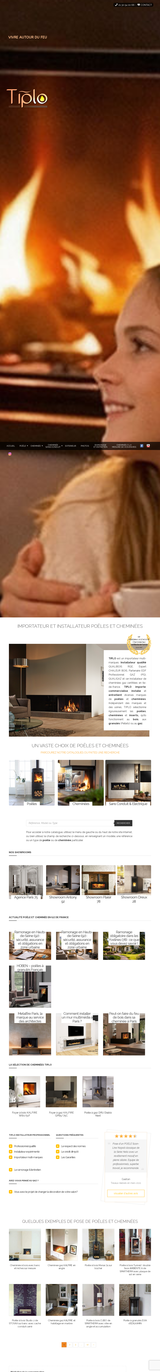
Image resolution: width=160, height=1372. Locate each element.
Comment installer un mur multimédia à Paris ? (77, 1017)
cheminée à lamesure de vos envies (124, 446)
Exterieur (70, 446)
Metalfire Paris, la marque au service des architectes (30, 1017)
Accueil (11, 446)
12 (88, 1344)
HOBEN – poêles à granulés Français (30, 967)
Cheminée (36, 446)
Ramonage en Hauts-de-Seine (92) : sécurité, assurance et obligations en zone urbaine (30, 939)
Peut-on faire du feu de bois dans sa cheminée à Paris (124, 1017)
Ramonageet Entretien (100, 446)
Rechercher (123, 823)
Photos (85, 446)
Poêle (23, 446)
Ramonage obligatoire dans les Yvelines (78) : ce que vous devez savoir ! (124, 937)
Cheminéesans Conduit (52, 446)
